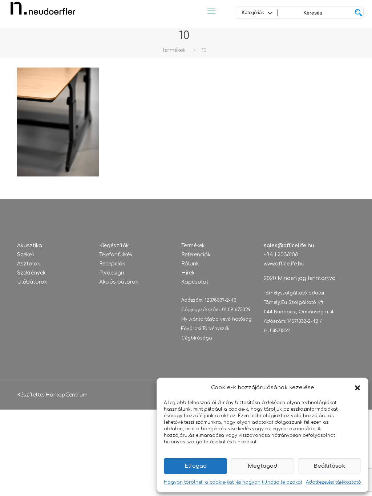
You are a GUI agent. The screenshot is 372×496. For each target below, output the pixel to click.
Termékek (174, 50)
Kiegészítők (114, 245)
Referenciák (196, 254)
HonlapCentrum (66, 395)
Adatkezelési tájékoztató (333, 482)
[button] (357, 387)
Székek (26, 254)
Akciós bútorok (118, 282)
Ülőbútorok (32, 282)
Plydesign (111, 273)
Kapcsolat (195, 282)
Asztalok (28, 264)
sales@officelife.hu (289, 245)
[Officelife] (43, 11)
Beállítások (329, 466)
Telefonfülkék (116, 254)
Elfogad (196, 466)
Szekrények (31, 273)
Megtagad (262, 466)
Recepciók (112, 264)
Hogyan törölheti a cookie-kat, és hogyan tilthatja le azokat (233, 482)
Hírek (188, 273)
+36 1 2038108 (281, 254)
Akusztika (29, 245)
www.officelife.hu (284, 264)
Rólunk (190, 264)
